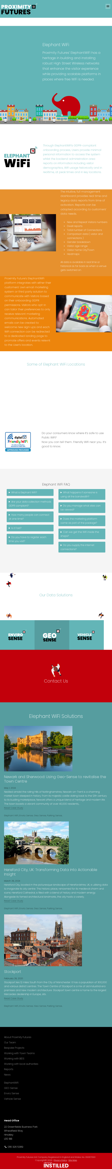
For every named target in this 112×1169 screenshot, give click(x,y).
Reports (8, 1069)
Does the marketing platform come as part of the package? (79, 520)
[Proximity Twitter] (106, 1107)
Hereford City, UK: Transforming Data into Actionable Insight (50, 872)
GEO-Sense (11, 1088)
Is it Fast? (16, 528)
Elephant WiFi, (11, 815)
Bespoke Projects (14, 1047)
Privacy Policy (60, 1160)
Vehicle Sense (12, 1099)
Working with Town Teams (19, 1053)
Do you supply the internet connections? (77, 547)
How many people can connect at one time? (29, 516)
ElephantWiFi (11, 1082)
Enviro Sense (11, 1093)
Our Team (10, 1042)
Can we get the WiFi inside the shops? (80, 534)
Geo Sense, (40, 815)
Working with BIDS (14, 1058)
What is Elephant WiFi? (24, 492)
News (7, 1074)
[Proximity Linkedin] (106, 1113)
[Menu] (108, 6)
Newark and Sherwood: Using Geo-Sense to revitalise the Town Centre (55, 779)
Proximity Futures (24, 8)
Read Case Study (13, 807)
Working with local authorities (21, 1064)
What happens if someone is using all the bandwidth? (79, 494)
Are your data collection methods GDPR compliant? (30, 503)
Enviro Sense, (26, 815)
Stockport (12, 971)
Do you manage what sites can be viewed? (81, 507)
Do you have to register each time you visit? (27, 539)
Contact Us (56, 681)
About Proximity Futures (17, 1037)
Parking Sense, (54, 815)
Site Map (72, 1160)
